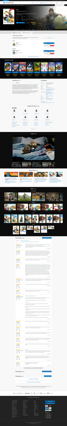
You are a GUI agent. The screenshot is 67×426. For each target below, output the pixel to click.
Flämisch (47, 92)
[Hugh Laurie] (47, 110)
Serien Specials (35, 406)
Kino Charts (24, 411)
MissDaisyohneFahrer (19, 296)
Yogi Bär (59, 73)
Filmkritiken (35, 404)
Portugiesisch (51, 93)
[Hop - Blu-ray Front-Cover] (37, 230)
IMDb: (41, 99)
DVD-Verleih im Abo (35, 2)
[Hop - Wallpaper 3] (34, 207)
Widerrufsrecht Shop (36, 415)
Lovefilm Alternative (14, 414)
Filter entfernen (37, 241)
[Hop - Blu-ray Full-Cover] (51, 230)
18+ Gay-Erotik (13, 405)
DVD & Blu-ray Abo (14, 407)
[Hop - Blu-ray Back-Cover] (44, 230)
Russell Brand (27, 19)
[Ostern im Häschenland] (51, 66)
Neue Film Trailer (25, 412)
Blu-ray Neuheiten (25, 405)
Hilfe (34, 410)
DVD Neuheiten (24, 403)
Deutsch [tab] (14, 82)
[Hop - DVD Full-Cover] (30, 230)
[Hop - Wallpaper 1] (10, 207)
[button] (56, 164)
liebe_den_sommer (19, 245)
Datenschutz (30, 422)
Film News (35, 402)
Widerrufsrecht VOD (36, 414)
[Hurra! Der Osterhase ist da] (44, 66)
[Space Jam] (8, 66)
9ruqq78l (17, 322)
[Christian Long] (47, 117)
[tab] (17, 33)
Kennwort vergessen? (56, 0)
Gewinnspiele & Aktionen (14, 411)
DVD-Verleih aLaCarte (45, 2)
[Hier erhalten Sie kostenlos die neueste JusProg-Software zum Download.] (48, 410)
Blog (63, 2)
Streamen (52, 2)
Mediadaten (39, 422)
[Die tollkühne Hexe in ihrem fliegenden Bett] (15, 66)
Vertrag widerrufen (50, 403)
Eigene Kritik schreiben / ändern (47, 237)
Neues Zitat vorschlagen (48, 376)
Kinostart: (42, 97)
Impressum (34, 422)
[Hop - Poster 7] (49, 218)
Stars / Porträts (35, 405)
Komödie (22, 20)
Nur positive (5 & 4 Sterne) (23, 241)
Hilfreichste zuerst (22, 240)
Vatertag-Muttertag (52, 177)
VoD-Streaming (13, 409)
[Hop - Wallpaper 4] (47, 207)
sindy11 (17, 285)
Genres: (17, 20)
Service (35, 409)
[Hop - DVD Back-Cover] (23, 230)
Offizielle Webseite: (43, 101)
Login (52, 0)
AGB (34, 412)
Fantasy (26, 20)
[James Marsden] (25, 110)
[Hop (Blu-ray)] (14, 52)
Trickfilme (49, 89)
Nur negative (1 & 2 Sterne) (30, 241)
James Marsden (23, 19)
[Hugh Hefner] (36, 117)
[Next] (64, 66)
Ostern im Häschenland (52, 73)
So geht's (49, 37)
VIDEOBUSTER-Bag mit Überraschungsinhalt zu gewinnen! (11, 179)
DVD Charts (24, 404)
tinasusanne (18, 333)
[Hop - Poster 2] (14, 218)
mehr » (33, 19)
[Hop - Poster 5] (35, 218)
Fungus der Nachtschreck (37, 73)
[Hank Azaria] (25, 117)
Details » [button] (17, 53)
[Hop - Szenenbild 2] (24, 196)
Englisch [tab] (17, 82)
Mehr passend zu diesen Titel (56, 59)
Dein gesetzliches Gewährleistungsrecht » (33, 56)
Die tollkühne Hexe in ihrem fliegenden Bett (15, 73)
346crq (17, 339)
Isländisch (49, 92)
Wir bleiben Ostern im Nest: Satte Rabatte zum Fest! (26, 179)
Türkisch (47, 94)
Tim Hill (17, 90)
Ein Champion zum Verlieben (22, 73)
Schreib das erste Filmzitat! (33, 379)
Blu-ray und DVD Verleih (14, 402)
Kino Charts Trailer (25, 414)
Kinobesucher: (43, 98)
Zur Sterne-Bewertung (49, 99)
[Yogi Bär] (59, 66)
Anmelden (5, 0)
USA (21, 16)
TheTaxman (18, 251)
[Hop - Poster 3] (21, 218)
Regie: (41, 86)
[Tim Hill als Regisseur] (14, 110)
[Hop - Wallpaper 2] (22, 207)
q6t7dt (17, 291)
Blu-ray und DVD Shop (14, 403)
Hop (13, 162)
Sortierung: (17, 240)
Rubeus (17, 265)
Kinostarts (24, 409)
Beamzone (18, 363)
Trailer (27, 22)
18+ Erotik (13, 404)
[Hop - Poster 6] (42, 218)
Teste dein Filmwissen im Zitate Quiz (33, 382)
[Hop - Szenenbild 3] (38, 196)
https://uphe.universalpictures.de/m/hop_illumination (48, 102)
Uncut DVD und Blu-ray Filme (15, 410)
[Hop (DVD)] (14, 44)
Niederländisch (48, 93)
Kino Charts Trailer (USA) (25, 415)
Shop (58, 2)
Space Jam (8, 73)
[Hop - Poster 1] (7, 218)
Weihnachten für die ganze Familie (30, 73)
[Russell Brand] (36, 110)
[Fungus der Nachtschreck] (37, 66)
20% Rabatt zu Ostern (23, 177)
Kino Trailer (24, 413)
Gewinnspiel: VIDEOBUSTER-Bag (10, 177)
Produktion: (17, 16)
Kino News (35, 403)
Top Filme (24, 402)
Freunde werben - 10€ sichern (15, 413)
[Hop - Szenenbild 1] (10, 196)
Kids (24, 20)
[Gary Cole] (14, 117)
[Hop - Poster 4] (28, 218)
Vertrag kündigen (50, 401)
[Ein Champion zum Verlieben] (22, 66)
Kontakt (35, 411)
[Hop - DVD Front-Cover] (16, 230)
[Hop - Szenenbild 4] (52, 196)
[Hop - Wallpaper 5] (59, 207)
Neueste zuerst (27, 240)
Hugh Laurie (30, 19)
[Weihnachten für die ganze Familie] (30, 66)
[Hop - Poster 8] (56, 218)
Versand (53, 46)
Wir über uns (27, 422)
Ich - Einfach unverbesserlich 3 (40, 177)
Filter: (17, 241)
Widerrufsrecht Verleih (36, 413)
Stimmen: (17, 19)
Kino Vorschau (24, 410)
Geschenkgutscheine (14, 412)
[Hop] (8, 16)
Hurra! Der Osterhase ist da (44, 73)
